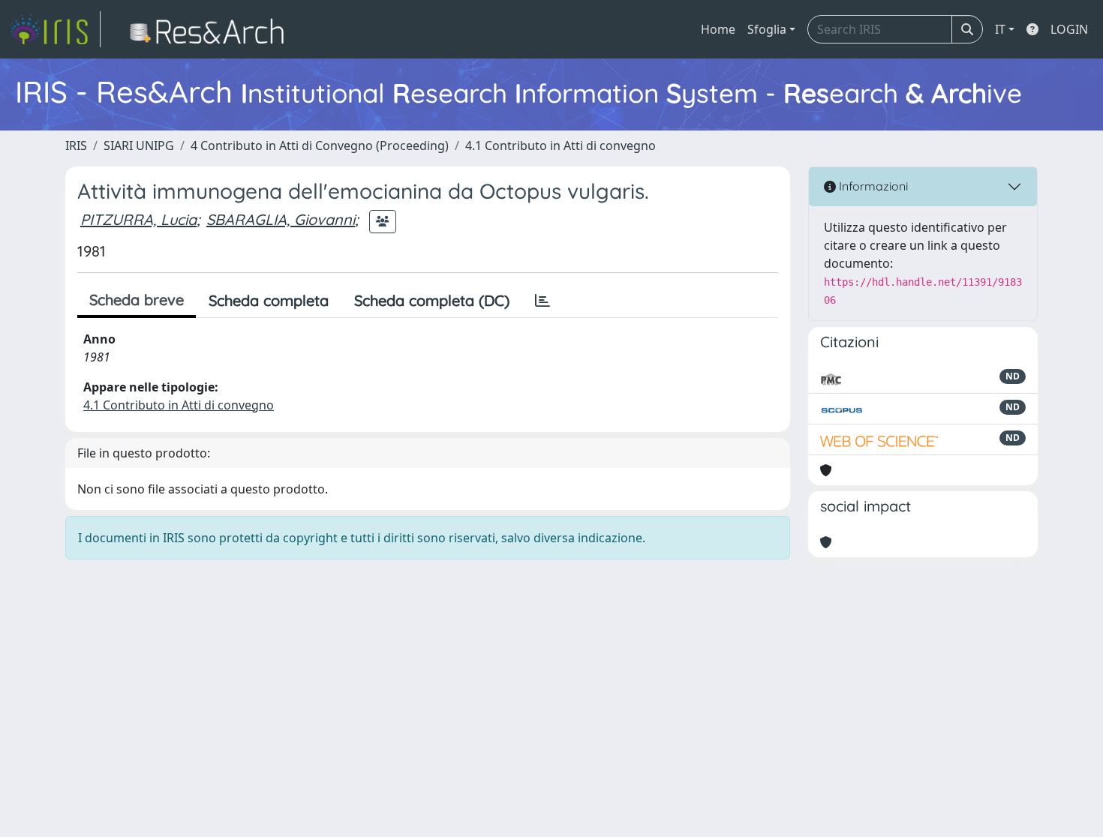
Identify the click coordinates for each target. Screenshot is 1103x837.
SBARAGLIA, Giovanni (280, 219)
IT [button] (1000, 29)
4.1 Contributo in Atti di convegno (560, 145)
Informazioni (872, 186)
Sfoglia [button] (766, 29)
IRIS (76, 145)
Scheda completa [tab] (269, 300)
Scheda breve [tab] (136, 299)
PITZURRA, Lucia (138, 219)
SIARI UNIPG (139, 145)
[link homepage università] (211, 29)
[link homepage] (55, 29)
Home (718, 29)
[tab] (542, 300)
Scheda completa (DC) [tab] (431, 300)
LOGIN (1069, 29)
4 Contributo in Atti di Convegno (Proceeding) (320, 145)
